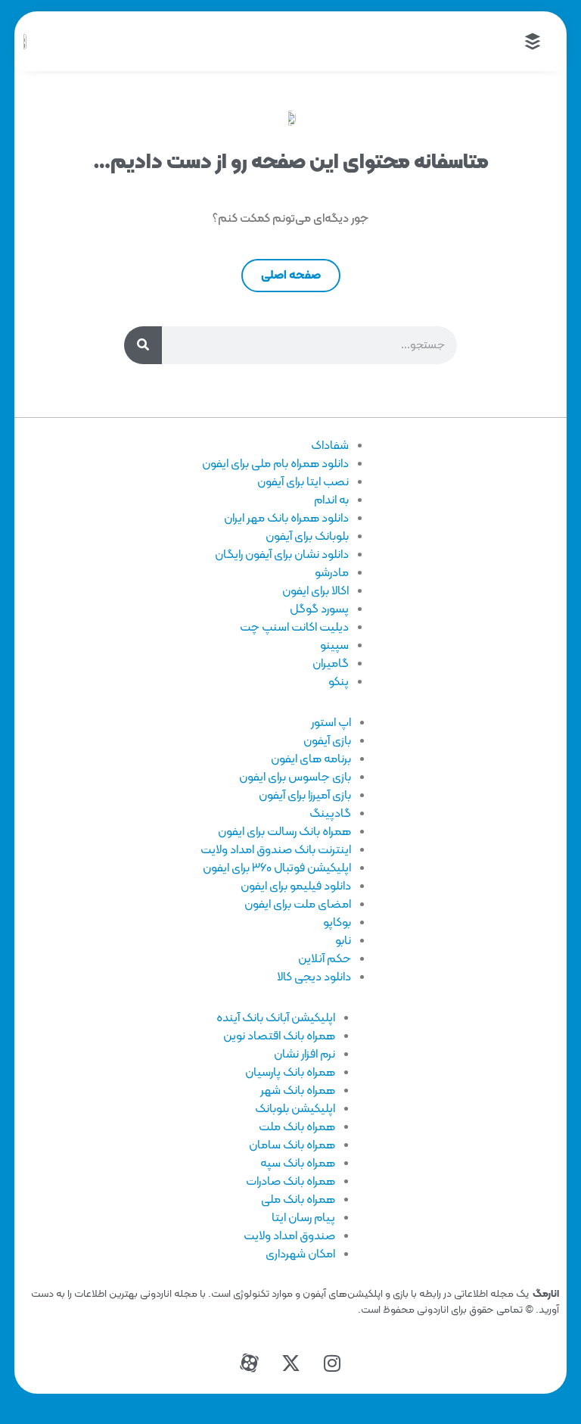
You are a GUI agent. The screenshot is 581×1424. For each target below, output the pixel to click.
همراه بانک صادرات (290, 1182)
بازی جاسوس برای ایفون (295, 777)
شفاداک (330, 446)
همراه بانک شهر (297, 1091)
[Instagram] (332, 1363)
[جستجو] (143, 345)
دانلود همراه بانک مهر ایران (286, 518)
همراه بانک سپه (297, 1163)
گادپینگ (330, 814)
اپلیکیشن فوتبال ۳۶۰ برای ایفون (277, 868)
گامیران (330, 664)
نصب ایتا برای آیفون (303, 482)
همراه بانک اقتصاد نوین (279, 1036)
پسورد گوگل (319, 609)
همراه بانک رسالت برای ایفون (284, 832)
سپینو (334, 646)
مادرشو (332, 573)
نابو (343, 941)
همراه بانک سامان (292, 1145)
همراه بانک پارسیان (290, 1073)
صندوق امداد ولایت (289, 1236)
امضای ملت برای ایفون (297, 905)
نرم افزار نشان (304, 1054)
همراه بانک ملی (298, 1200)
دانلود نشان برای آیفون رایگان (282, 555)
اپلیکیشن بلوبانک (295, 1109)
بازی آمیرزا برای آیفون (305, 796)
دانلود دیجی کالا (314, 977)
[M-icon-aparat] (249, 1363)
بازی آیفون (327, 741)
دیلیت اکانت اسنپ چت (294, 628)
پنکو (338, 682)
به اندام (331, 500)
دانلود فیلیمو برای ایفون (296, 886)
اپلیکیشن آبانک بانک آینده (275, 1018)
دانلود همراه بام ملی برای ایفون (275, 464)
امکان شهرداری (300, 1254)
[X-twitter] (290, 1363)
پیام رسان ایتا (303, 1218)
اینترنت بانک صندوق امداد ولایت (275, 850)
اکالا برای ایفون (315, 591)
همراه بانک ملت (297, 1127)
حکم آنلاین (324, 959)
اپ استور (331, 723)
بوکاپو (337, 923)
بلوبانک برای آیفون (307, 537)
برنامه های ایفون (311, 759)
